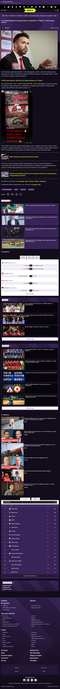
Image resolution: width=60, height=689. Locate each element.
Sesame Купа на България (9, 607)
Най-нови (5, 299)
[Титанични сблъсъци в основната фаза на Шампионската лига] (30, 376)
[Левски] (8, 7)
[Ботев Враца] (44, 7)
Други (32, 626)
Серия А (8, 280)
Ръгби (32, 646)
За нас (3, 660)
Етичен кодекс (6, 655)
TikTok (36, 181)
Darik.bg (16, 667)
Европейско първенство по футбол (40, 624)
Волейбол (5, 632)
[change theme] (57, 10)
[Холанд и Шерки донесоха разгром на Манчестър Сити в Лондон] (30, 319)
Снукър (4, 644)
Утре (36, 257)
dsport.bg (7, 27)
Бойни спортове (7, 642)
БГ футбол (13, 15)
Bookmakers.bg (6, 587)
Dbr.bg (43, 671)
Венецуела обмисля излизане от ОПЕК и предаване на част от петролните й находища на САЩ (39, 445)
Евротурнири (6, 609)
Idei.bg (16, 671)
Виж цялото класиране (29, 575)
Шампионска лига (35, 620)
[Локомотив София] (55, 7)
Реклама (33, 660)
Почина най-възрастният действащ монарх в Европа (37, 471)
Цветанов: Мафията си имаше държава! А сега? (36, 457)
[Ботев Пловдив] (24, 7)
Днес (29, 257)
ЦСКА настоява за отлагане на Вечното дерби (24, 156)
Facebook (21, 181)
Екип (3, 653)
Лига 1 (4, 620)
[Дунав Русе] (48, 7)
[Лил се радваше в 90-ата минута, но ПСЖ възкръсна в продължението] (30, 307)
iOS (39, 184)
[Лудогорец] (5, 7)
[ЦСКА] (12, 7)
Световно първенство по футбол (11, 624)
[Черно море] (40, 7)
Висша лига (5, 616)
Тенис (4, 634)
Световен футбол (8, 613)
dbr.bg (25, 421)
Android (34, 184)
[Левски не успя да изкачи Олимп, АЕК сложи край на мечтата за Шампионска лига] (30, 399)
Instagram (43, 181)
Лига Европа (6, 622)
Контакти (4, 658)
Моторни (33, 640)
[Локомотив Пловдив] (51, 7)
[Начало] (3, 15)
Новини (4, 601)
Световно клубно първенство (10, 626)
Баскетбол (34, 632)
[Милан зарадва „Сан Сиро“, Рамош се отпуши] (30, 330)
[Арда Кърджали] (20, 7)
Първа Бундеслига (7, 618)
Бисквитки (34, 658)
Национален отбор (36, 607)
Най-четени (5, 345)
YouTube (31, 181)
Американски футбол (8, 646)
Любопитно (34, 650)
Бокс (4, 638)
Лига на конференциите (37, 622)
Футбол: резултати (7, 589)
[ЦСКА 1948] (16, 7)
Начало (6, 15)
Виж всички (29, 293)
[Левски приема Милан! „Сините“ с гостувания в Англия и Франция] (30, 353)
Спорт (3, 630)
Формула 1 (34, 634)
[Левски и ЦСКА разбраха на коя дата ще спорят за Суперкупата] (30, 388)
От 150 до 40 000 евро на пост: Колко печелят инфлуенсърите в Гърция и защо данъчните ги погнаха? (40, 419)
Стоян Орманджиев (6, 189)
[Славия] (36, 7)
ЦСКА (25, 15)
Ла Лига (9, 273)
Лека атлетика (6, 636)
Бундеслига (10, 288)
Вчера (23, 257)
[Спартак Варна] (32, 7)
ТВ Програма (35, 653)
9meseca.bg (43, 667)
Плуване (33, 642)
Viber (26, 181)
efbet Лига (20, 15)
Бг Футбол (31, 189)
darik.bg (26, 434)
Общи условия (35, 655)
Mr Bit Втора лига (35, 605)
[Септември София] (28, 7)
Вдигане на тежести (36, 636)
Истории (4, 650)
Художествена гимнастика (38, 638)
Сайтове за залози (7, 585)
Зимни (4, 640)
